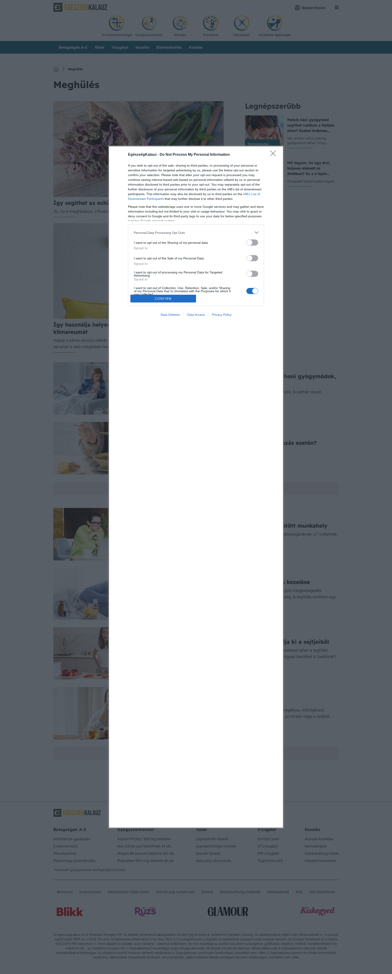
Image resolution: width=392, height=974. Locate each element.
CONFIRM (163, 298)
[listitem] (196, 232)
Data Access (196, 314)
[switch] (252, 242)
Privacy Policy (222, 314)
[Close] (274, 155)
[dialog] (196, 487)
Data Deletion (170, 314)
